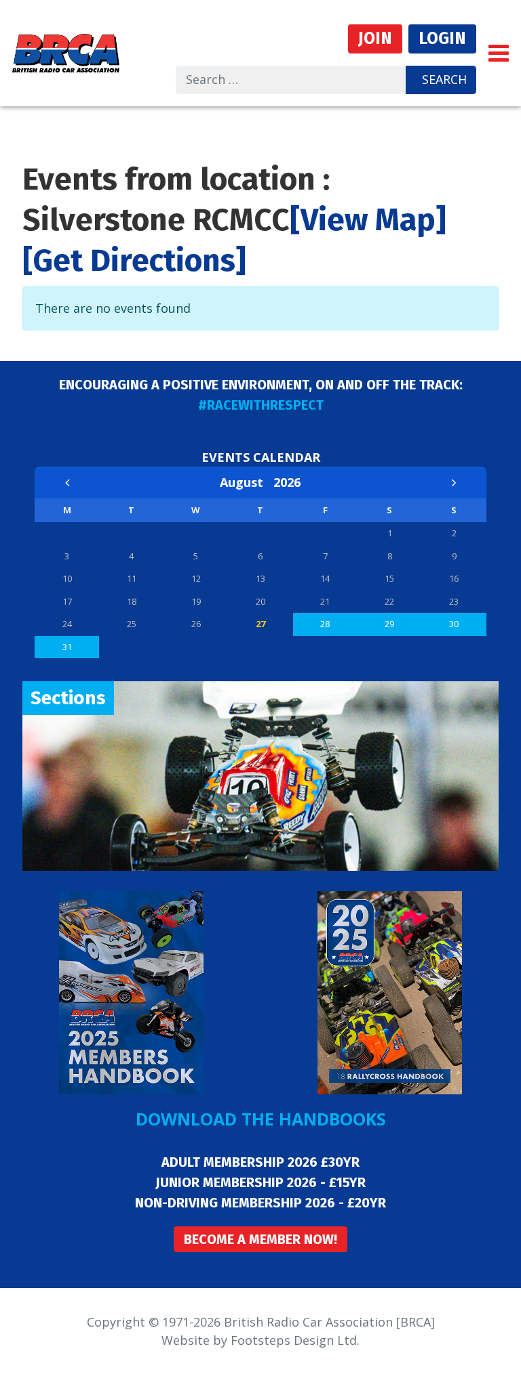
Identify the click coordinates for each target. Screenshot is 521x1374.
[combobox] (291, 80)
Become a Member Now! (260, 1239)
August (246, 482)
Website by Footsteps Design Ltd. (260, 1340)
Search (444, 79)
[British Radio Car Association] (65, 51)
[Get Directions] (134, 260)
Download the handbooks (261, 1118)
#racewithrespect (261, 405)
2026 (287, 482)
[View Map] (368, 219)
